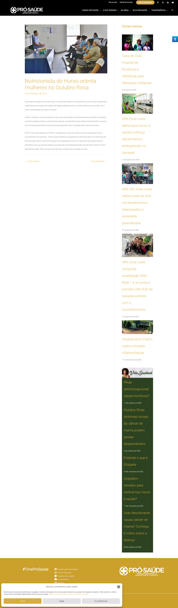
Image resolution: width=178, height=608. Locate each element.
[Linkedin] (168, 3)
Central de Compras (126, 2)
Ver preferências (100, 601)
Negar (61, 601)
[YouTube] (173, 3)
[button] (118, 587)
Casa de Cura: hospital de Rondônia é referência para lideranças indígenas (137, 69)
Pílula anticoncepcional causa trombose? (136, 389)
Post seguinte (99, 161)
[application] (100, 10)
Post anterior (32, 161)
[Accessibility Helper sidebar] (175, 39)
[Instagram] (163, 3)
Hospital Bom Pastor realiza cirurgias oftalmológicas (137, 346)
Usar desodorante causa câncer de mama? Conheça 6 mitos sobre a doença (137, 526)
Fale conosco (113, 2)
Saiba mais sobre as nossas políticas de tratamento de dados (68, 594)
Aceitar (22, 601)
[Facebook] (158, 3)
